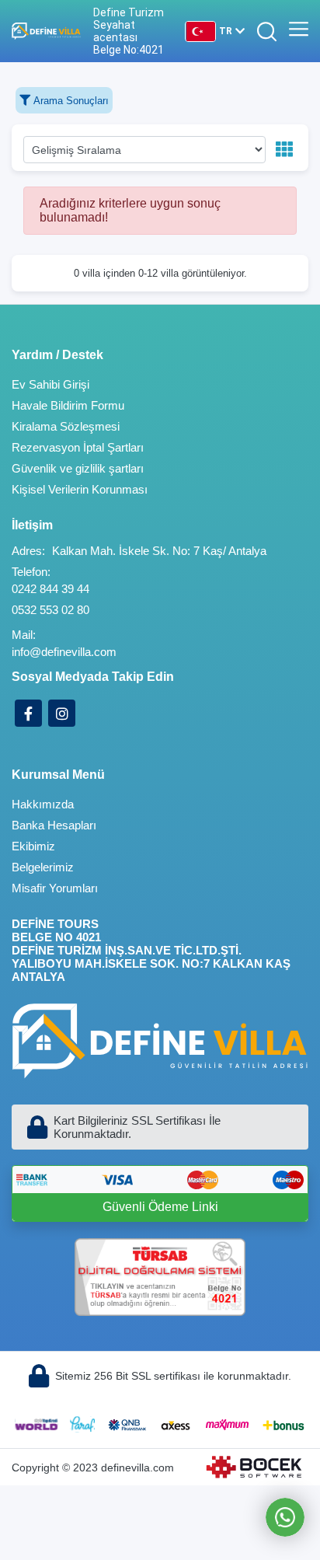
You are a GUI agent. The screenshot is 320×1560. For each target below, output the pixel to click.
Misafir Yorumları (55, 888)
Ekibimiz (33, 846)
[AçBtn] (267, 31)
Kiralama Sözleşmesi (66, 426)
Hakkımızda (43, 804)
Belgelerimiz (43, 867)
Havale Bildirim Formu (68, 405)
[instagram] (61, 713)
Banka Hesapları (54, 825)
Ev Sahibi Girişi (50, 384)
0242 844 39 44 (50, 588)
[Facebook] (28, 713)
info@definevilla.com (64, 651)
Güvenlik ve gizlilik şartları (78, 468)
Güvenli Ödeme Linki (160, 1206)
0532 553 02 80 (50, 609)
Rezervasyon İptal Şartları (78, 447)
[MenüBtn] (298, 31)
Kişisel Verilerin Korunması (80, 489)
